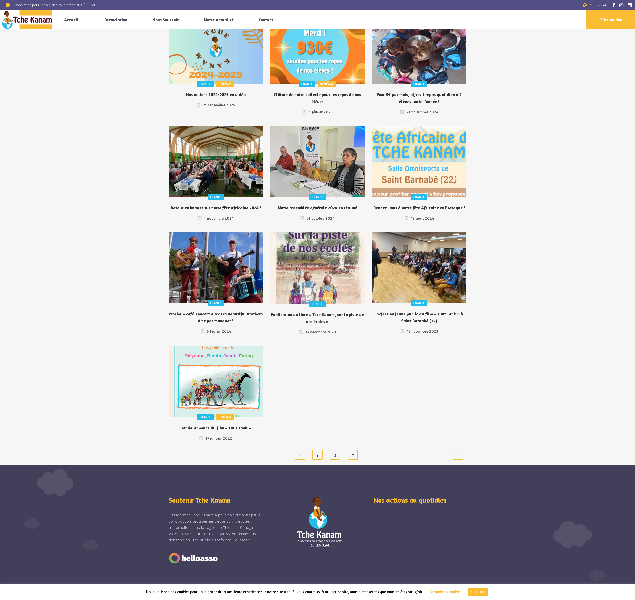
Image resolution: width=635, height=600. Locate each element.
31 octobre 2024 (320, 218)
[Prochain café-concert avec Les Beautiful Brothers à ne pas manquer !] (216, 267)
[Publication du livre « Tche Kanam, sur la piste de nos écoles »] (317, 267)
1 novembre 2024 (218, 218)
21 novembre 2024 (421, 111)
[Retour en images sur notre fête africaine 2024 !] (216, 161)
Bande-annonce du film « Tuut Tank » (215, 427)
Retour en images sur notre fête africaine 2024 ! (216, 207)
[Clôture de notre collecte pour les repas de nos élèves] (317, 47)
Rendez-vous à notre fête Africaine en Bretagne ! (419, 207)
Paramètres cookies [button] (445, 591)
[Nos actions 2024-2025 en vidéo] (216, 47)
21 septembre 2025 (218, 104)
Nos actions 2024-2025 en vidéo (216, 94)
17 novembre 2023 (422, 331)
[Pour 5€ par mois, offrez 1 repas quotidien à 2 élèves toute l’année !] (419, 47)
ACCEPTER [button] (478, 592)
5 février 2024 (218, 331)
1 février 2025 (320, 111)
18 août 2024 (422, 218)
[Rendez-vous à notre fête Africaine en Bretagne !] (419, 161)
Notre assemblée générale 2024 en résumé (317, 207)
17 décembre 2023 (320, 331)
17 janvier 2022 (218, 438)
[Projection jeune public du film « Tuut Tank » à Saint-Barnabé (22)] (419, 267)
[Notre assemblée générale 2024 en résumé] (317, 161)
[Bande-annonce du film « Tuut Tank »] (216, 381)
